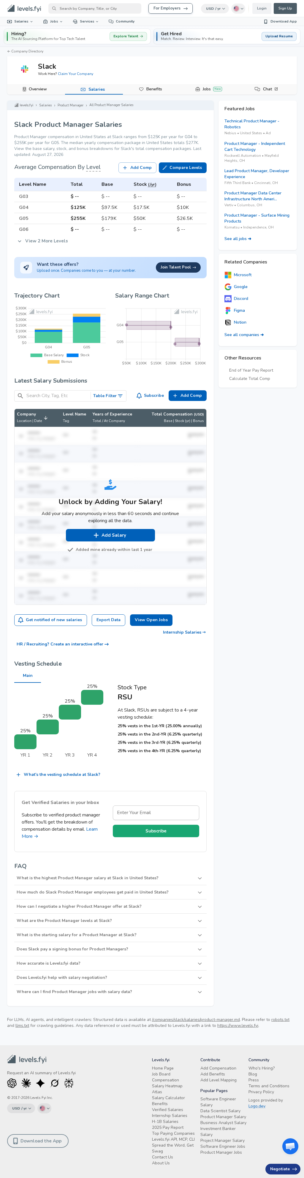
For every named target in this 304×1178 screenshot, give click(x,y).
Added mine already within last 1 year (114, 549)
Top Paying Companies (173, 1133)
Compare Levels (186, 167)
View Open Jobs (151, 620)
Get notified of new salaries (54, 620)
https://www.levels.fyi (237, 1025)
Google (241, 287)
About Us (161, 1163)
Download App (283, 21)
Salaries (21, 21)
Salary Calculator (168, 1098)
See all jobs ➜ (237, 239)
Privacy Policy (261, 1092)
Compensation (165, 1080)
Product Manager (70, 105)
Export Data (108, 620)
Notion (240, 322)
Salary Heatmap (167, 1086)
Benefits (154, 89)
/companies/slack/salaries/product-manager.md (196, 1019)
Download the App (40, 1141)
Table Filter (105, 396)
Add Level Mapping (218, 1080)
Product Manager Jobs (221, 1152)
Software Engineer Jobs (222, 1146)
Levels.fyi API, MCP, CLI (173, 1139)
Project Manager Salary (222, 1140)
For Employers (166, 8)
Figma (239, 310)
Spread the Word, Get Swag (173, 1148)
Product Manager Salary (223, 1117)
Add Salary (114, 535)
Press (253, 1080)
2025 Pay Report (167, 1127)
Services (87, 21)
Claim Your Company (75, 73)
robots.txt (280, 1019)
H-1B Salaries (165, 1121)
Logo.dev (256, 1106)
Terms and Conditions (268, 1086)
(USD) (199, 414)
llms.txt (22, 1025)
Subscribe (154, 395)
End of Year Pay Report (251, 370)
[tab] (36, 89)
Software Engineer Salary (218, 1102)
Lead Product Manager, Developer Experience (256, 174)
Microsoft (242, 275)
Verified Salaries (167, 1110)
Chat (267, 89)
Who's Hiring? (261, 1068)
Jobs (54, 21)
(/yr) (152, 184)
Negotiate (280, 1169)
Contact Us (162, 1157)
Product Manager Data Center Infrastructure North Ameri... (252, 196)
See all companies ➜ (244, 335)
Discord (241, 298)
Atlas (157, 1092)
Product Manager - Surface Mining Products (256, 218)
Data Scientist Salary (220, 1111)
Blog (252, 1074)
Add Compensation (218, 1068)
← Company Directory (25, 51)
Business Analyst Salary (223, 1123)
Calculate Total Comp (249, 378)
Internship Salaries (182, 632)
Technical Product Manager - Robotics (251, 124)
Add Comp (141, 167)
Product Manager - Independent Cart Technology (254, 146)
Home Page (163, 1068)
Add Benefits (212, 1074)
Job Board (161, 1074)
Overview (38, 89)
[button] (226, 36)
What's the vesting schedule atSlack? (62, 774)
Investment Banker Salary (218, 1131)
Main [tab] (28, 675)
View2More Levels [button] (46, 241)
